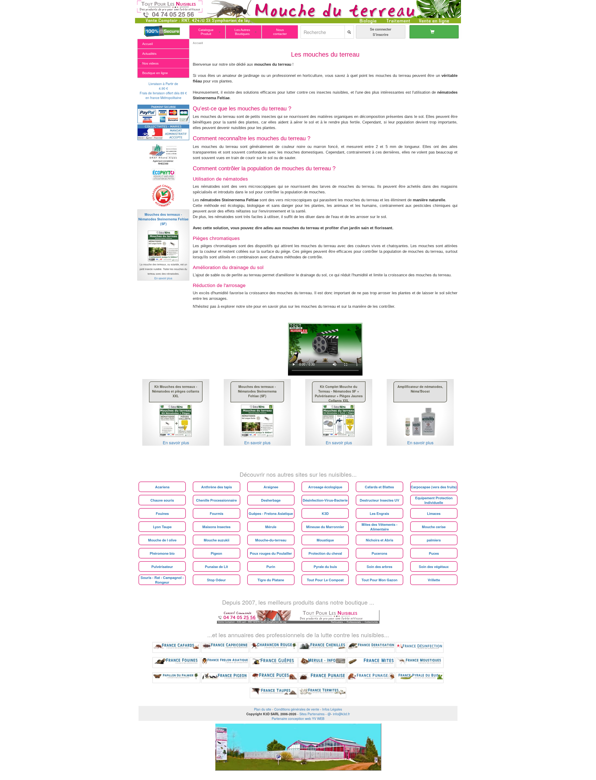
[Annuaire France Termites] (322, 693)
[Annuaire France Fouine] (176, 662)
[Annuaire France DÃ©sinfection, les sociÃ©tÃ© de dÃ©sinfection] (420, 647)
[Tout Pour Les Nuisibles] (298, 616)
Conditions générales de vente (296, 709)
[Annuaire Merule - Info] (322, 662)
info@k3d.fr (341, 714)
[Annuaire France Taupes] (274, 693)
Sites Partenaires (312, 714)
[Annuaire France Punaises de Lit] (322, 677)
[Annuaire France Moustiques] (420, 662)
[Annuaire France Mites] (371, 662)
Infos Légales (332, 709)
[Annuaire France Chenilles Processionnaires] (322, 647)
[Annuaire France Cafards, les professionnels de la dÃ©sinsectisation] (176, 647)
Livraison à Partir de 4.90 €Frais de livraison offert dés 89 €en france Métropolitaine (163, 90)
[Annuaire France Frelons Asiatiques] (225, 662)
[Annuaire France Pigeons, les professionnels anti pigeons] (225, 677)
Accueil (198, 43)
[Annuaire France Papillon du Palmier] (176, 677)
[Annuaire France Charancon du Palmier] (274, 647)
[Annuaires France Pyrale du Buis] (420, 677)
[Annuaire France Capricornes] (225, 647)
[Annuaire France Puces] (274, 677)
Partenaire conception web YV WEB (298, 718)
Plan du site (262, 709)
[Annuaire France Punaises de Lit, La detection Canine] (371, 677)
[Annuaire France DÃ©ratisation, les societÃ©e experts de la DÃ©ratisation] (371, 647)
